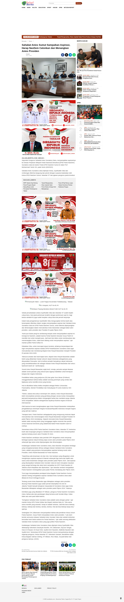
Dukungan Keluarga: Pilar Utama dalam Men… (91, 129)
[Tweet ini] (66, 55)
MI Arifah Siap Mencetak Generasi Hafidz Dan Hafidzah (34, 550)
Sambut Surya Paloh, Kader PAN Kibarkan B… (92, 149)
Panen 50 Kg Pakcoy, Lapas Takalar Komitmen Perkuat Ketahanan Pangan (65, 185)
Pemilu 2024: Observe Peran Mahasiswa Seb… (92, 136)
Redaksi (24, 588)
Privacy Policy (51, 588)
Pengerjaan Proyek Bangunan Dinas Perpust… (91, 97)
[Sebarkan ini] (62, 55)
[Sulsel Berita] (28, 3)
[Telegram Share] (70, 55)
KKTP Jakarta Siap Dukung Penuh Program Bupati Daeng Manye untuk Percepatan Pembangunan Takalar (30, 187)
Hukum (78, 69)
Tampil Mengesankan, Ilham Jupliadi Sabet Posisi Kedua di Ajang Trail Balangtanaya (53, 37)
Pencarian (79, 3)
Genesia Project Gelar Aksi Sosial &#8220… (92, 123)
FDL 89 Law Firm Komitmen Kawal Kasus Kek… (89, 71)
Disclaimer (37, 588)
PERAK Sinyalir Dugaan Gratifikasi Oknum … (90, 83)
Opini (91, 120)
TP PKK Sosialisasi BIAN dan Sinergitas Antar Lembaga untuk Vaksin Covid (63, 551)
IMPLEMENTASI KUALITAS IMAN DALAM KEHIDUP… (92, 142)
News (88, 75)
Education (87, 120)
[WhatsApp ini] (74, 55)
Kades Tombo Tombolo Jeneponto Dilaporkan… (90, 90)
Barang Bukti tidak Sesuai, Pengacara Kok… (90, 77)
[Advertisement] (62, 22)
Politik (89, 146)
